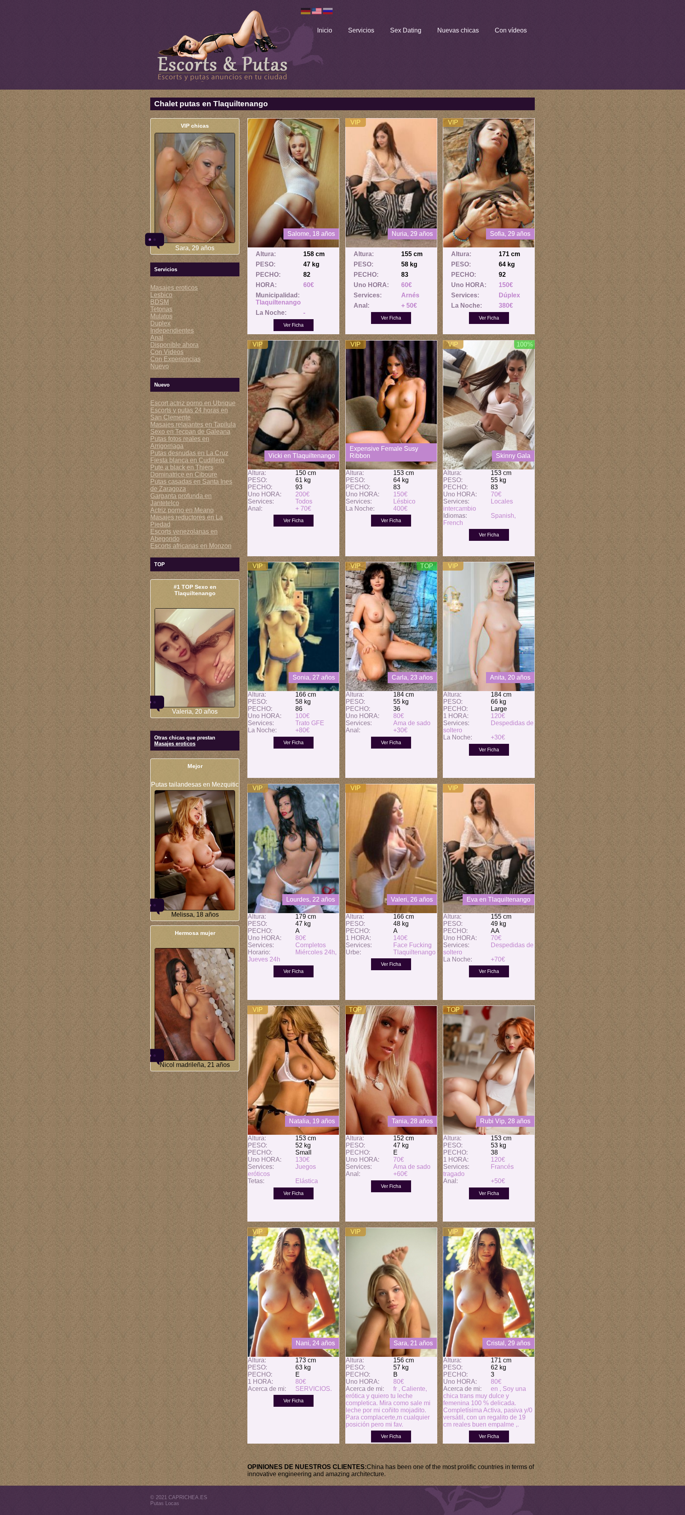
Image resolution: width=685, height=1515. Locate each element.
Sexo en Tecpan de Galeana (190, 431)
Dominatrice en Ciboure (183, 474)
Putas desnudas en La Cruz (189, 453)
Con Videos (167, 352)
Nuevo (159, 366)
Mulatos (161, 316)
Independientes (172, 330)
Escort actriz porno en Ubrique (192, 403)
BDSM (159, 302)
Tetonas (161, 309)
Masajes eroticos (174, 287)
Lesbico (161, 294)
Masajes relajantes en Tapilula (193, 424)
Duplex (160, 323)
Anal (156, 337)
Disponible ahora (174, 344)
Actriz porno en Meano (182, 510)
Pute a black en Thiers (181, 467)
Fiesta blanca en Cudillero (187, 460)
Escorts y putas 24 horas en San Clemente (189, 414)
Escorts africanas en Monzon (191, 545)
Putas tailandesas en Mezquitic (195, 784)
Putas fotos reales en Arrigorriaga (179, 442)
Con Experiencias (175, 359)
